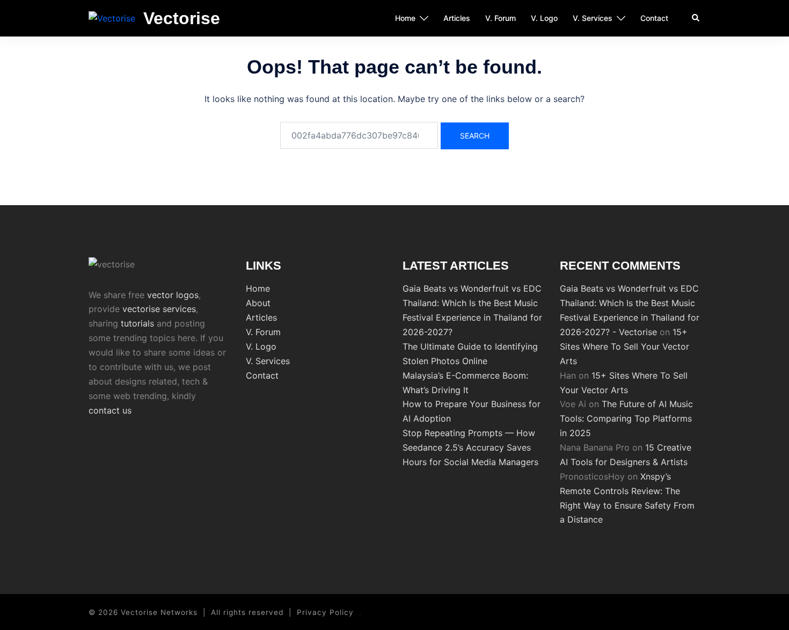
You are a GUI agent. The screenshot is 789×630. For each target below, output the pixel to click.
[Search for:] (359, 135)
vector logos (173, 294)
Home (405, 18)
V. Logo (544, 18)
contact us (110, 410)
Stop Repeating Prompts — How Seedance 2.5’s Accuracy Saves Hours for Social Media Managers (470, 447)
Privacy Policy (325, 612)
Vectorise (181, 18)
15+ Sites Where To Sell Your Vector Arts (624, 346)
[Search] (696, 18)
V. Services (592, 18)
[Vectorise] (112, 18)
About (258, 303)
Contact (654, 18)
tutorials (137, 323)
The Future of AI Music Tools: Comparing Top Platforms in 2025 (626, 418)
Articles (456, 18)
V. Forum (500, 18)
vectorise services (159, 308)
